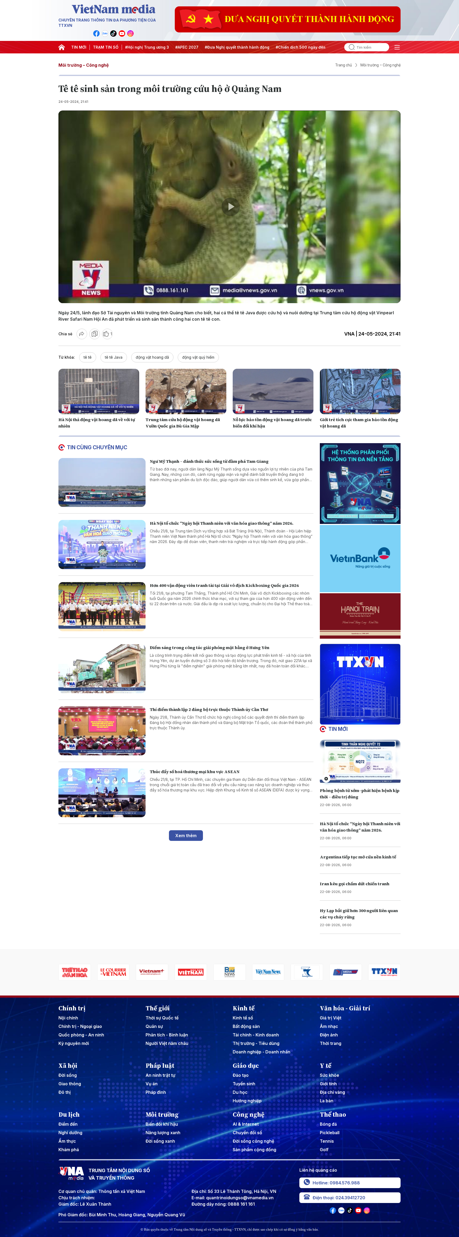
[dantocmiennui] (232, 972)
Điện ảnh (329, 1034)
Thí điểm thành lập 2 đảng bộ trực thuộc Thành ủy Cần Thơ (209, 709)
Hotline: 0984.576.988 (336, 1182)
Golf (324, 1149)
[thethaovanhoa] (387, 972)
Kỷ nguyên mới (73, 1043)
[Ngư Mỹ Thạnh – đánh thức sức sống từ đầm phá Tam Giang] (102, 482)
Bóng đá (328, 1124)
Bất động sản (246, 1026)
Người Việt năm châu (167, 1043)
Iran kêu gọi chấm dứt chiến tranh (354, 884)
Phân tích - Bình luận (167, 1034)
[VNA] (96, 33)
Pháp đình (156, 1092)
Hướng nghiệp (247, 1100)
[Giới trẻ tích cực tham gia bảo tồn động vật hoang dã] (360, 391)
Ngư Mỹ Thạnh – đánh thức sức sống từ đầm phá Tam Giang (209, 461)
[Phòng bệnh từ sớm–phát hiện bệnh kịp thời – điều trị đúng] (360, 762)
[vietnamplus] (77, 972)
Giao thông (69, 1083)
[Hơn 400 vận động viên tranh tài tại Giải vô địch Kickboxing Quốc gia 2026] (102, 606)
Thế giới (158, 1008)
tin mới (338, 729)
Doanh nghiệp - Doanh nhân (261, 1051)
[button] (358, 720)
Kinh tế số (243, 1017)
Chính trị (72, 1008)
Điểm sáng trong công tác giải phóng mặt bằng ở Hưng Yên (209, 647)
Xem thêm (186, 835)
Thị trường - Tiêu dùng (256, 1043)
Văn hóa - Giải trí (345, 1008)
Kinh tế (243, 1008)
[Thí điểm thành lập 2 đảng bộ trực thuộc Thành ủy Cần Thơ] (102, 730)
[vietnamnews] (193, 972)
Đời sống (67, 1075)
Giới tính (328, 1083)
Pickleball (329, 1132)
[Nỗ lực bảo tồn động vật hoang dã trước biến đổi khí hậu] (273, 391)
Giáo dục (246, 1065)
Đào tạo (241, 1075)
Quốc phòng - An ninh (81, 1034)
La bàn (326, 1100)
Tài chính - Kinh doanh (256, 1034)
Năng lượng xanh (163, 1132)
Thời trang (330, 1043)
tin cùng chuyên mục (97, 447)
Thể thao (333, 1114)
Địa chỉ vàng (332, 1092)
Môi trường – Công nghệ (83, 65)
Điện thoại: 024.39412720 (339, 1197)
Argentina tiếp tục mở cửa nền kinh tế (358, 857)
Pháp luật (160, 1065)
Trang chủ (343, 65)
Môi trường (162, 1114)
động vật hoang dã (152, 357)
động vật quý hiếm (198, 357)
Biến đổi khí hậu (162, 1124)
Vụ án (152, 1083)
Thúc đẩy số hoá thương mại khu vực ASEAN (195, 771)
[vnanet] (310, 972)
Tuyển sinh (244, 1083)
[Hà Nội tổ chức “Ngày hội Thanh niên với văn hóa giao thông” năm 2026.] (102, 544)
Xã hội (67, 1065)
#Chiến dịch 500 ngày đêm (301, 47)
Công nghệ (248, 1114)
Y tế (325, 1065)
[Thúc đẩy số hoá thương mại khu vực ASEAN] (102, 792)
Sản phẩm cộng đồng (254, 1149)
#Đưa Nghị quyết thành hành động (237, 47)
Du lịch (69, 1114)
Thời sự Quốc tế (162, 1017)
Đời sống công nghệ (253, 1141)
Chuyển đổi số (247, 1132)
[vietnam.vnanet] (116, 972)
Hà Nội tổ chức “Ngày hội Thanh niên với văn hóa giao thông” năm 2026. (222, 523)
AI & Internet (246, 1124)
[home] (61, 47)
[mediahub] (271, 972)
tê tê (88, 357)
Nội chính (68, 1017)
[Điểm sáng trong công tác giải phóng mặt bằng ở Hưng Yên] (102, 668)
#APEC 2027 (186, 47)
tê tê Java (113, 357)
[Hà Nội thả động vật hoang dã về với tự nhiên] (98, 391)
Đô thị (64, 1092)
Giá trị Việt (330, 1017)
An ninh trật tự (160, 1075)
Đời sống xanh (160, 1141)
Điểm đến (68, 1124)
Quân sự (154, 1026)
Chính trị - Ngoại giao (80, 1026)
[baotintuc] (348, 972)
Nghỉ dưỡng (70, 1132)
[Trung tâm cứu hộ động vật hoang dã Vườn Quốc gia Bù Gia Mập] (186, 391)
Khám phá (68, 1149)
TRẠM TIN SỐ (105, 47)
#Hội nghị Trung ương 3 (147, 47)
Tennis (327, 1141)
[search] (349, 47)
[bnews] (155, 972)
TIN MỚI (78, 47)
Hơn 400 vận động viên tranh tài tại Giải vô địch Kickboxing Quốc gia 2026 (224, 585)
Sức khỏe (329, 1075)
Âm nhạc (329, 1026)
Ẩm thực (67, 1141)
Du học (240, 1092)
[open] (397, 47)
